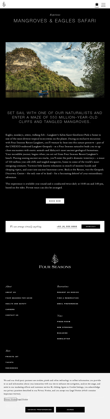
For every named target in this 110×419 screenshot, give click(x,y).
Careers (10, 309)
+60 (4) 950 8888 (67, 226)
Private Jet (12, 357)
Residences (12, 368)
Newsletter (63, 339)
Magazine (62, 333)
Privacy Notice (10, 399)
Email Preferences (67, 304)
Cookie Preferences (40, 410)
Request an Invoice (68, 292)
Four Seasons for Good (19, 298)
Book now (55, 201)
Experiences (55, 14)
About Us (11, 292)
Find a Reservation (68, 298)
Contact (91, 227)
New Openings (64, 327)
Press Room (63, 322)
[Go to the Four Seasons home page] (4, 4)
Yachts (9, 362)
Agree (70, 410)
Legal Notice (22, 399)
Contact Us (12, 315)
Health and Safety (16, 304)
